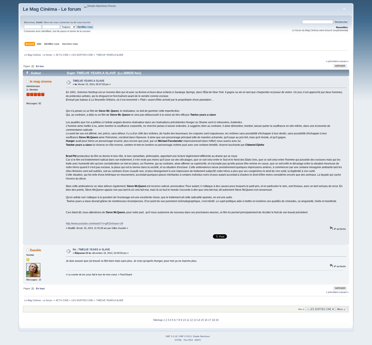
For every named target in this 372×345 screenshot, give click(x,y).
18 (213, 320)
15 (202, 320)
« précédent (332, 61)
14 (198, 320)
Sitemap (158, 320)
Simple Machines (201, 336)
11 (187, 320)
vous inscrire (83, 22)
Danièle (35, 250)
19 (217, 320)
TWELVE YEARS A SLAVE (88, 80)
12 (191, 320)
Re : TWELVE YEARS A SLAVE (91, 249)
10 (184, 320)
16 (206, 320)
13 (195, 320)
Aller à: (301, 309)
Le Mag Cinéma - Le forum (52, 9)
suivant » (344, 61)
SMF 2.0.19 (171, 336)
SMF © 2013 (185, 336)
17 (209, 320)
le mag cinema (40, 81)
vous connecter (61, 22)
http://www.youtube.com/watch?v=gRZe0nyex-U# (94, 223)
